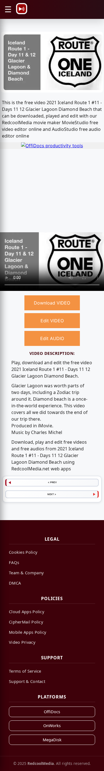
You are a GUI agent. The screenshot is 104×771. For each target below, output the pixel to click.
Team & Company (26, 572)
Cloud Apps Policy (26, 611)
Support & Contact (27, 681)
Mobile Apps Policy (27, 632)
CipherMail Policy (26, 622)
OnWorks (52, 725)
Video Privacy (22, 642)
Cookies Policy (23, 552)
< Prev (52, 482)
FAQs (14, 562)
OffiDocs (52, 711)
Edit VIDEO (52, 320)
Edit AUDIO (52, 338)
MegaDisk (52, 739)
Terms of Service (25, 671)
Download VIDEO (52, 303)
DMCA (15, 583)
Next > (51, 494)
